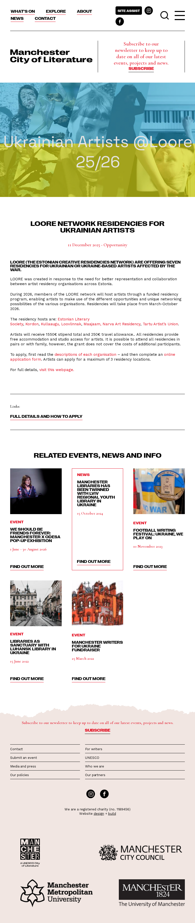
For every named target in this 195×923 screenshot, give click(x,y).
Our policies (19, 775)
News (17, 18)
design (99, 814)
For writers (93, 749)
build (112, 814)
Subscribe (141, 68)
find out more (27, 566)
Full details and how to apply (46, 416)
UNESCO (92, 758)
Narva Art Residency (121, 324)
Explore (56, 11)
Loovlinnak (71, 324)
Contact (45, 18)
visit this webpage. (57, 369)
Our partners (95, 775)
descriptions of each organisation (85, 354)
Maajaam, (91, 324)
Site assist (129, 10)
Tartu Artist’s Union (160, 324)
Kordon (32, 324)
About (84, 11)
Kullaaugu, (50, 324)
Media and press (23, 766)
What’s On (23, 11)
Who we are (94, 766)
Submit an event (23, 758)
